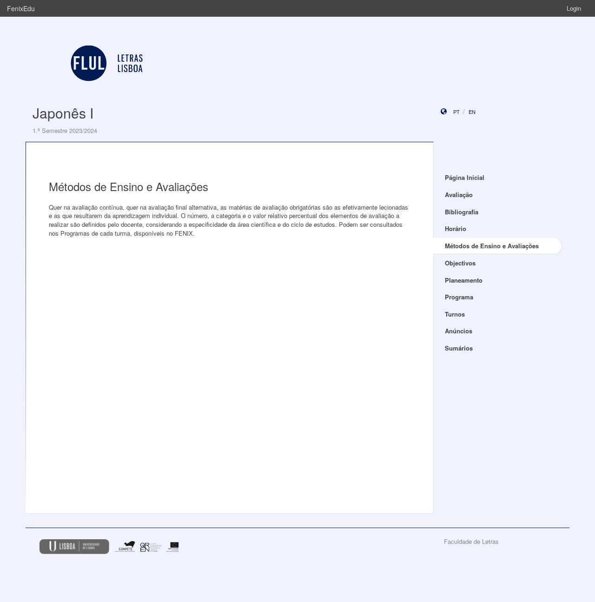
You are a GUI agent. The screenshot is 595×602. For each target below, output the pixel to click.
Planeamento (464, 280)
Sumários (459, 348)
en (472, 111)
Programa (459, 296)
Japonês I (63, 113)
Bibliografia (461, 211)
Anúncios (458, 330)
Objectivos (460, 262)
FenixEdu (21, 8)
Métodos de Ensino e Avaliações (492, 245)
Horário (455, 228)
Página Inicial (464, 177)
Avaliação (459, 194)
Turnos (455, 314)
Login (574, 8)
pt (456, 111)
